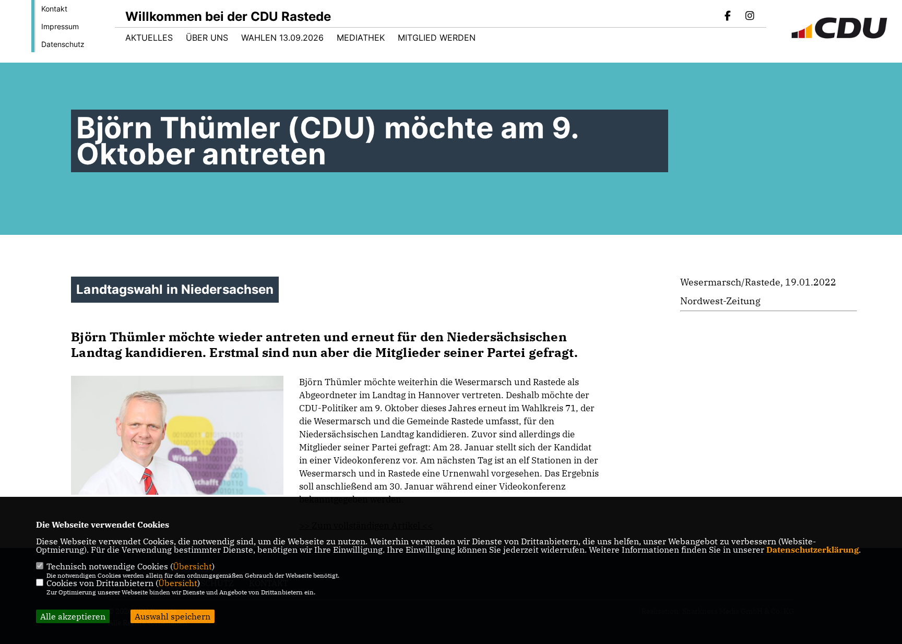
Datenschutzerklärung (812, 549)
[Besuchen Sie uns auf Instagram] (749, 16)
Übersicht (192, 566)
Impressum (60, 26)
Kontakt (54, 8)
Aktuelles (149, 37)
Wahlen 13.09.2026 (282, 37)
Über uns (207, 37)
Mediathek (361, 37)
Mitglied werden (437, 37)
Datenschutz (63, 44)
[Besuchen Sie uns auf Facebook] (728, 16)
